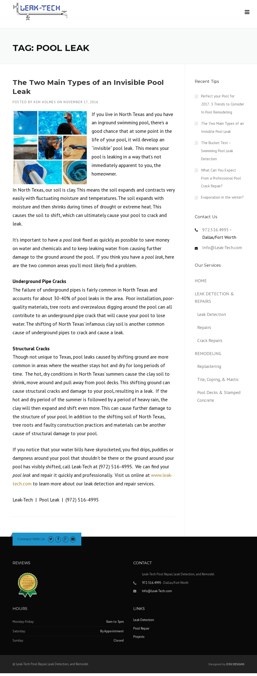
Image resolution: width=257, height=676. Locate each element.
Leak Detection (211, 314)
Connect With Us (31, 539)
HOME (201, 281)
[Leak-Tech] (40, 11)
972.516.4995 (215, 230)
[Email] (73, 539)
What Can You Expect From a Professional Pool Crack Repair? (221, 178)
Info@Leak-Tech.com (222, 247)
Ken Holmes (45, 102)
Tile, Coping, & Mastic (218, 379)
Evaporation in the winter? (222, 197)
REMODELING (208, 353)
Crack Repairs (209, 340)
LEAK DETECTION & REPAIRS (214, 297)
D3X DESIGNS (235, 664)
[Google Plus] (65, 539)
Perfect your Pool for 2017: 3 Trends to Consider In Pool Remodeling (222, 104)
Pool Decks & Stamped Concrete (218, 396)
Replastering (209, 366)
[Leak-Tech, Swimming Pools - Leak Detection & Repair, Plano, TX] (52, 586)
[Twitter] (51, 539)
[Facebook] (58, 539)
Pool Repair (141, 628)
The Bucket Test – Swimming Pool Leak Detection (217, 150)
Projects (139, 637)
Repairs (204, 327)
